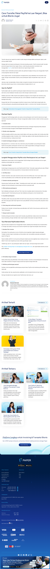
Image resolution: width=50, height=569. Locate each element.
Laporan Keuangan (5, 481)
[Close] (48, 557)
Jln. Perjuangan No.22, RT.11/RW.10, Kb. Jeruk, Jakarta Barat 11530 (13, 498)
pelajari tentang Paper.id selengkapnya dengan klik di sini (18, 246)
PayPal (9, 67)
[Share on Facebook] (45, 20)
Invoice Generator (5, 472)
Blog (20, 474)
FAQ (20, 477)
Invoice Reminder (5, 474)
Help (20, 475)
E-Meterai (4, 479)
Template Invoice (5, 475)
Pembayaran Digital (10, 9)
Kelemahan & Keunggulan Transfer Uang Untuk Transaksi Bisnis (24, 109)
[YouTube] (41, 20)
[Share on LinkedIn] (47, 20)
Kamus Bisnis (21, 472)
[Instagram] (43, 20)
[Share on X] (36, 20)
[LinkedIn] (29, 290)
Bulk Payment (4, 477)
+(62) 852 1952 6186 (11, 487)
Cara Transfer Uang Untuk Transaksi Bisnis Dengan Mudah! (23, 152)
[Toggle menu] (46, 2)
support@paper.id (12, 490)
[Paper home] (5, 2)
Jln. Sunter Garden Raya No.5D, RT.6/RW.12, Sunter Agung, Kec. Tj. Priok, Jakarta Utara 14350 (12, 506)
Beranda (3, 9)
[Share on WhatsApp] (38, 20)
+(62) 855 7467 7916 (11, 488)
